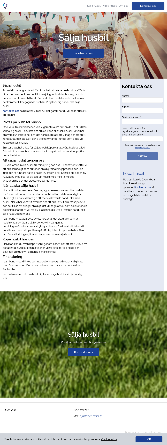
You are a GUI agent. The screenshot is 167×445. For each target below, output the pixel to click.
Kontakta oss (148, 5)
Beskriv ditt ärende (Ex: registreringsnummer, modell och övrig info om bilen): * (140, 131)
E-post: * (126, 106)
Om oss (123, 5)
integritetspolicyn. (142, 148)
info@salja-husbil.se (91, 416)
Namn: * (126, 96)
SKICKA (142, 156)
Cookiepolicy (109, 439)
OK (149, 439)
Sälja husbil (94, 5)
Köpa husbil (110, 5)
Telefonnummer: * (131, 117)
